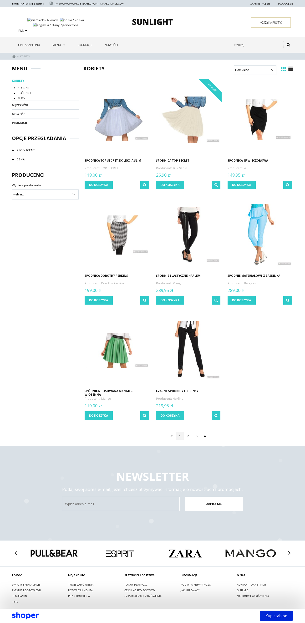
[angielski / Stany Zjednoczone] (55, 25)
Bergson (250, 283)
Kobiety (18, 81)
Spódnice (25, 93)
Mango (178, 283)
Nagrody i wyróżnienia (253, 596)
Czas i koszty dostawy (139, 590)
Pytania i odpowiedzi (26, 590)
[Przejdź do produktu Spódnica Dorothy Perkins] (117, 234)
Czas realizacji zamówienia (143, 596)
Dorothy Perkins (112, 283)
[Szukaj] (288, 44)
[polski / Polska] (72, 19)
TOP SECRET (109, 168)
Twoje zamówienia (80, 584)
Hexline (178, 398)
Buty (21, 98)
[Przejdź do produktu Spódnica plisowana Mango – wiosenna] (117, 350)
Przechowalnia (79, 596)
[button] (144, 185)
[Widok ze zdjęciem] (283, 68)
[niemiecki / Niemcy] (42, 19)
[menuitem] (29, 45)
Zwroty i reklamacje (26, 584)
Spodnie (24, 88)
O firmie (242, 590)
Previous (16, 553)
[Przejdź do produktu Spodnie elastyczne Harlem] (188, 234)
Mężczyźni (20, 105)
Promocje (20, 123)
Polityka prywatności (196, 584)
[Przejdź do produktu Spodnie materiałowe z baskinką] (260, 234)
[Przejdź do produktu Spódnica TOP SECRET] (188, 119)
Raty (15, 602)
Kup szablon (276, 615)
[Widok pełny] (290, 68)
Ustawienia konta (80, 590)
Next (289, 553)
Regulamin (19, 596)
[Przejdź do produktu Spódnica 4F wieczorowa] (260, 119)
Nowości (19, 114)
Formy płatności (136, 584)
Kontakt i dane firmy (251, 584)
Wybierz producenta (26, 185)
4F (245, 168)
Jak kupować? (190, 590)
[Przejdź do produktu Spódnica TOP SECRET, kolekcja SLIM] (117, 119)
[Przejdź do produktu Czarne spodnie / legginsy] (188, 350)
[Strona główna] (153, 22)
